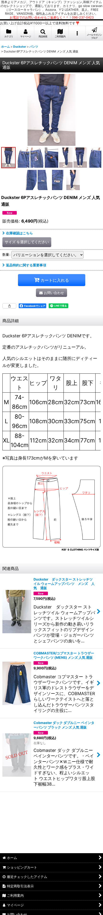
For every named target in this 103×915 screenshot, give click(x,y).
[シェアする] (9, 305)
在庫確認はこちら (19, 233)
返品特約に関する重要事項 (26, 265)
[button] (43, 33)
